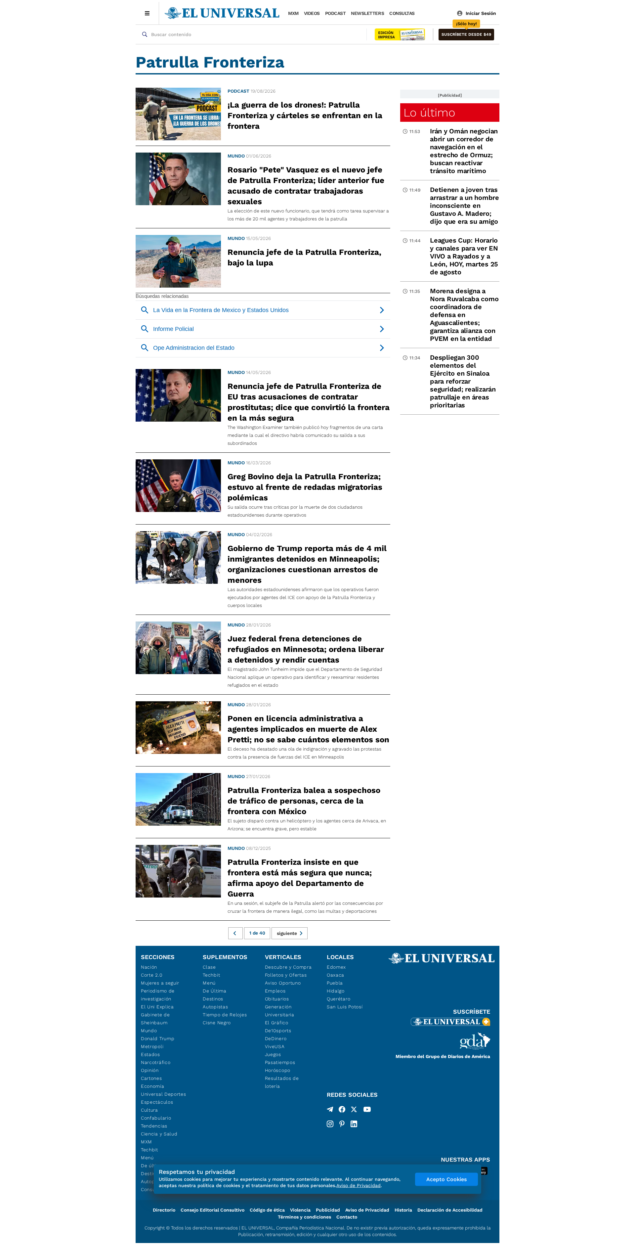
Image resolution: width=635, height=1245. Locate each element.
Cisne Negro (217, 1022)
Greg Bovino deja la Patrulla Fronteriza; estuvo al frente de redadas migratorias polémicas (305, 487)
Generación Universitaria (279, 1010)
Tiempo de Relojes (225, 1014)
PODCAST (335, 13)
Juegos (273, 1054)
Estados (150, 1054)
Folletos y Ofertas (286, 975)
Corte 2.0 (151, 975)
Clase (209, 967)
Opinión (150, 1070)
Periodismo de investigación (158, 994)
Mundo (236, 156)
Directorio (164, 1210)
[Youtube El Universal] (367, 1110)
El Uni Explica (157, 1006)
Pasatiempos (280, 1062)
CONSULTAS (402, 13)
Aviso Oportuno (283, 983)
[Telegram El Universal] (330, 1110)
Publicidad (328, 1210)
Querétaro (338, 998)
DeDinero (276, 1038)
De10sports (278, 1030)
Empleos (275, 990)
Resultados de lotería (282, 1082)
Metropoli (152, 1046)
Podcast (238, 91)
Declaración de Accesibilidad (450, 1210)
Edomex (336, 967)
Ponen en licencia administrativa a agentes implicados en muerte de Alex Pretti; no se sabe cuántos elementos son (308, 729)
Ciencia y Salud (159, 1133)
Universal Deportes (163, 1094)
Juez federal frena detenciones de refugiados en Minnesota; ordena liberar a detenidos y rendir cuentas (306, 649)
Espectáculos (157, 1102)
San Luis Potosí (345, 1006)
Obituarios (277, 998)
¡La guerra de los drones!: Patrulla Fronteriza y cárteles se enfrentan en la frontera (305, 115)
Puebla (335, 983)
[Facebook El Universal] (342, 1110)
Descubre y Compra (288, 967)
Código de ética (267, 1210)
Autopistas (215, 1006)
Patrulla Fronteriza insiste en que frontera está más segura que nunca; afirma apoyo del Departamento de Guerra (300, 878)
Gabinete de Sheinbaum (155, 1018)
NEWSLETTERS (367, 13)
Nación (149, 967)
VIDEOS (312, 13)
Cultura (149, 1110)
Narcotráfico (155, 1062)
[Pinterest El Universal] (342, 1124)
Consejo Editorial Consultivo (212, 1210)
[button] (466, 34)
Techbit (149, 1149)
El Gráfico (276, 1022)
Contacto (346, 1217)
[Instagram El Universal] (330, 1124)
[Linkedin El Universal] (354, 1124)
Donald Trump (157, 1038)
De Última (214, 990)
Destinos (213, 998)
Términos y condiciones (304, 1217)
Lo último (429, 112)
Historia (403, 1210)
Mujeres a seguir (160, 983)
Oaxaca (335, 975)
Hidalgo (336, 990)
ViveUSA (275, 1046)
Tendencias (154, 1126)
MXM (293, 13)
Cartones (151, 1078)
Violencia (300, 1210)
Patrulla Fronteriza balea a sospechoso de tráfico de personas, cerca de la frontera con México (304, 801)
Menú (147, 1157)
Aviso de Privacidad (367, 1210)
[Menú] (147, 13)
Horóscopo (277, 1070)
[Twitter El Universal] (354, 1110)
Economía (152, 1086)
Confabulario (156, 1118)
